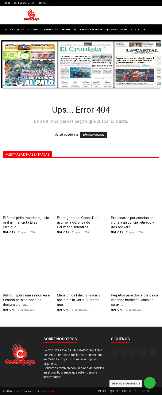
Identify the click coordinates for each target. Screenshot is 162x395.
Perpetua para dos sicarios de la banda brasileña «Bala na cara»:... (134, 300)
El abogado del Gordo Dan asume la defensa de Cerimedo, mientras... (77, 222)
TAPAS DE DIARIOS (91, 29)
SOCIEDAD (34, 29)
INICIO (6, 2)
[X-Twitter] (149, 3)
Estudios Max (47, 391)
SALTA (20, 29)
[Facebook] (128, 3)
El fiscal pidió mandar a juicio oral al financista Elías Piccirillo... (26, 222)
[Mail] (142, 3)
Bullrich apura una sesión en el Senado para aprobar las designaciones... (26, 300)
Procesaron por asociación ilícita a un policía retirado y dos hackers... (132, 222)
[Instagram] (135, 3)
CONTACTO (44, 2)
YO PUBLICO (69, 29)
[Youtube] (156, 3)
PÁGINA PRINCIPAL (93, 134)
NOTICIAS (9, 232)
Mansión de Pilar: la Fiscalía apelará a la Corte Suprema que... (78, 300)
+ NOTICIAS (51, 29)
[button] (154, 30)
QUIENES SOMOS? (24, 2)
